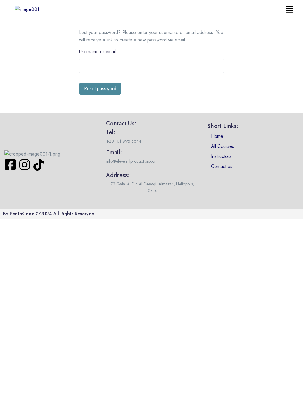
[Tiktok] (38, 164)
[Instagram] (24, 164)
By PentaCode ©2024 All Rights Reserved (48, 213)
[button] (290, 9)
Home (217, 136)
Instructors (221, 156)
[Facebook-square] (10, 164)
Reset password (100, 88)
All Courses (222, 146)
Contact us (221, 166)
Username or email (97, 51)
